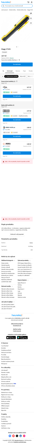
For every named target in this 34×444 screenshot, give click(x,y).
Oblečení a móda (22, 297)
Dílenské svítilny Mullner (7, 295)
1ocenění (14, 92)
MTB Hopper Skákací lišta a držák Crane (25, 263)
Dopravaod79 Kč (27, 129)
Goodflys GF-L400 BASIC (24, 275)
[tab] (9, 71)
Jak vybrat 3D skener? (6, 309)
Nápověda (3, 410)
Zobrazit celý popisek (17, 234)
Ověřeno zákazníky (5, 417)
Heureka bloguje (5, 357)
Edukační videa (4, 408)
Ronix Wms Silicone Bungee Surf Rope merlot (25, 273)
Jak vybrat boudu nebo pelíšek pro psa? (8, 307)
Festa (31, 243)
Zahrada (20, 293)
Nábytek (20, 295)
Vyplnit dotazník (17, 331)
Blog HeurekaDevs (5, 359)
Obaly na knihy (4, 263)
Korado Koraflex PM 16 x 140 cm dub (25, 267)
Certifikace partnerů (6, 424)
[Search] (3, 71)
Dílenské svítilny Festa (21, 10)
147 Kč (29, 111)
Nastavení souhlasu (6, 379)
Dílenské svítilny (12, 10)
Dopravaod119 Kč (27, 89)
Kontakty (3, 348)
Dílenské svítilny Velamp (7, 293)
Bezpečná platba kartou (7, 384)
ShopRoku (3, 419)
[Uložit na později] (31, 23)
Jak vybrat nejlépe (7, 302)
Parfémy (20, 285)
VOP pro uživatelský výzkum (8, 386)
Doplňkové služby (23, 116)
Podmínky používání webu (19, 442)
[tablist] (17, 71)
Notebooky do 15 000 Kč (7, 275)
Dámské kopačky (5, 265)
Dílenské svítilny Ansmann (7, 289)
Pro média (3, 355)
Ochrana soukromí (5, 381)
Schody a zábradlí (5, 267)
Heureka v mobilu (5, 372)
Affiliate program (5, 406)
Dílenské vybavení (4, 10)
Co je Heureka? (5, 346)
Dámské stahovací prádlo (7, 269)
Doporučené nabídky (12, 76)
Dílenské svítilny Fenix (6, 291)
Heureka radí (4, 375)
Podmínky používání (6, 350)
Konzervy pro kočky (6, 271)
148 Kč (29, 128)
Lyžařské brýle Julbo (6, 282)
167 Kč (29, 87)
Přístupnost (4, 364)
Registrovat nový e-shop (7, 395)
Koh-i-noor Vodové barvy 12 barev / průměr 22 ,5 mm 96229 (25, 269)
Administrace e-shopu (6, 392)
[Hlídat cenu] (31, 18)
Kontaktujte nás (17, 325)
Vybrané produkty (23, 260)
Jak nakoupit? (4, 370)
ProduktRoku (4, 421)
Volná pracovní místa (6, 352)
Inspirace (3, 426)
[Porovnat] (31, 13)
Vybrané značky (6, 286)
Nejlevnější (23, 76)
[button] (9, 71)
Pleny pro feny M (5, 277)
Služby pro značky (5, 401)
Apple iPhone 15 (22, 283)
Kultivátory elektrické (6, 280)
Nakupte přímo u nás (6, 377)
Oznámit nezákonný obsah (7, 361)
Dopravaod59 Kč (27, 146)
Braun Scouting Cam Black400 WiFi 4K (25, 265)
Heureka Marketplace (6, 399)
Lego (19, 291)
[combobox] (17, 5)
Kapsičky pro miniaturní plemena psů (8, 273)
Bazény (19, 287)
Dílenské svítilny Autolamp (7, 297)
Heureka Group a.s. (19, 440)
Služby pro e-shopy (6, 397)
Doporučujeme (22, 280)
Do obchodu (17, 96)
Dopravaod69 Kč (27, 113)
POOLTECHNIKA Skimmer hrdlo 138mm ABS (25, 271)
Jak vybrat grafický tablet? (7, 304)
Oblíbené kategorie (7, 260)
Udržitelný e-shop (5, 428)
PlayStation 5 (21, 289)
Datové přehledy (5, 403)
